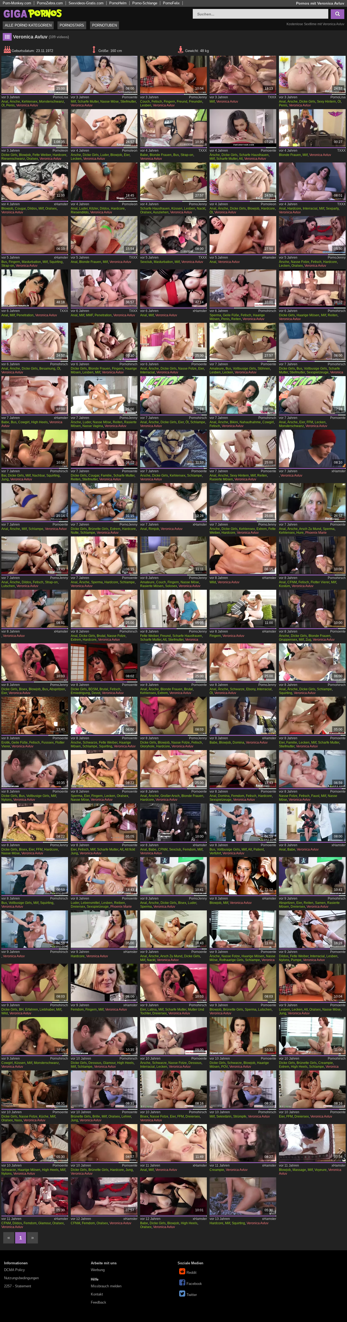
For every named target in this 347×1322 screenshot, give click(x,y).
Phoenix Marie (316, 533)
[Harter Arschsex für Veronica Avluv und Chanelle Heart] (173, 768)
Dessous (94, 1063)
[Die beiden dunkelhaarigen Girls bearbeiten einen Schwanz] (34, 662)
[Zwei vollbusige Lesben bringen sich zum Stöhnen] (243, 341)
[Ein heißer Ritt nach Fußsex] (243, 288)
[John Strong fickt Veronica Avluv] (34, 1142)
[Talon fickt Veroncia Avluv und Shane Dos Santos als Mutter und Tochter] (173, 982)
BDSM (93, 689)
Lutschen (8, 586)
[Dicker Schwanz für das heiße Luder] (104, 127)
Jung (5, 479)
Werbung (98, 1270)
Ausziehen (161, 212)
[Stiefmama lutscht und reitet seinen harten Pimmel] (243, 127)
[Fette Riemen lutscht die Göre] (34, 127)
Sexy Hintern (326, 101)
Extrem (115, 529)
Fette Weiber (42, 155)
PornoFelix (171, 3)
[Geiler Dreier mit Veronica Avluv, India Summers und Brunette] (104, 768)
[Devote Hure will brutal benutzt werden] (104, 662)
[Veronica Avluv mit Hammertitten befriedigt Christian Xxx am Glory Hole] (173, 715)
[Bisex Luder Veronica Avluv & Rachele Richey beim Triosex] (173, 875)
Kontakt (97, 1294)
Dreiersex (78, 907)
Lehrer (126, 1116)
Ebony (250, 689)
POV (224, 1067)
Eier (127, 155)
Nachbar (38, 475)
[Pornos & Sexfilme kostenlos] (32, 13)
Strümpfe (239, 1116)
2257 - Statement (17, 1286)
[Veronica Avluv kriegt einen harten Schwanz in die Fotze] (243, 929)
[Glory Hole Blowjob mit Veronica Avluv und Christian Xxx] (243, 982)
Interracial (310, 208)
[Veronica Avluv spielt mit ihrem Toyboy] (104, 1142)
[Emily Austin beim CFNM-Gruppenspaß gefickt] (34, 1196)
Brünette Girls (98, 529)
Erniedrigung (80, 693)
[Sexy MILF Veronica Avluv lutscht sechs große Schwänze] (243, 875)
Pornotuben (104, 25)
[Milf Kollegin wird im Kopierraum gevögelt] (243, 1089)
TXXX (272, 97)
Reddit (192, 1273)
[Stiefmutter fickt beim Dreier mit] (312, 715)
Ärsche (15, 101)
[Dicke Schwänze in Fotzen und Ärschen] (173, 341)
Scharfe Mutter (88, 101)
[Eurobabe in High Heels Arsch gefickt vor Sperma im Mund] (34, 394)
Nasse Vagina (92, 426)
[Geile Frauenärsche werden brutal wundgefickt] (104, 608)
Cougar (20, 208)
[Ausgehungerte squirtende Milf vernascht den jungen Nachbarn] (34, 448)
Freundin (195, 101)
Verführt (215, 853)
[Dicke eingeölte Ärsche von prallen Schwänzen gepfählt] (34, 341)
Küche (44, 1116)
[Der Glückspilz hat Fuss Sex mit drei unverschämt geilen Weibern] (34, 715)
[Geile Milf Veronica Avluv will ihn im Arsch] (173, 929)
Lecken (76, 159)
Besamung (47, 368)
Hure (300, 533)
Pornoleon (60, 150)
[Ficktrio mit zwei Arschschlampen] (173, 394)
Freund (182, 101)
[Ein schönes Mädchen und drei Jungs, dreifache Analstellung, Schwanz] (243, 234)
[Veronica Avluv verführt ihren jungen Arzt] (243, 822)
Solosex (171, 586)
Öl (3, 105)
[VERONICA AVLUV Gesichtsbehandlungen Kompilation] (243, 1142)
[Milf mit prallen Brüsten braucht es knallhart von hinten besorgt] (34, 768)
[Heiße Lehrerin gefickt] (104, 1089)
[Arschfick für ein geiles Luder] (104, 394)
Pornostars (72, 25)
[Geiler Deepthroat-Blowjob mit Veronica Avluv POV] (243, 1035)
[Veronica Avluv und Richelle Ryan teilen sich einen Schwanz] (312, 1089)
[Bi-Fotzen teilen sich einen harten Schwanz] (173, 1089)
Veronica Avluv (27, 105)
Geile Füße (231, 315)
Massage (299, 1170)
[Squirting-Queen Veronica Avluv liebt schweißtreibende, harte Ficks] (243, 1196)
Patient (258, 849)
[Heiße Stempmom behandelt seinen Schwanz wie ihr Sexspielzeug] (312, 341)
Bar (3, 475)
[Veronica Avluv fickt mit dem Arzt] (34, 929)
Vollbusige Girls (244, 368)
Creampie (325, 1063)
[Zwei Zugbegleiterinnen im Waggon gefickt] (312, 608)
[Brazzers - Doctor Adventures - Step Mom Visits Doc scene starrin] (312, 822)
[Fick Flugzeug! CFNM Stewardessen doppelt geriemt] (312, 555)
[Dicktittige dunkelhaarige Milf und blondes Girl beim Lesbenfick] (104, 341)
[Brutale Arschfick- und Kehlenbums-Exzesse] (173, 662)
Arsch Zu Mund (310, 529)
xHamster (61, 204)
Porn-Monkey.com (17, 3)
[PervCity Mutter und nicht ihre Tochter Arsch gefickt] (173, 1142)
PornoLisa (60, 97)
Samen (320, 903)
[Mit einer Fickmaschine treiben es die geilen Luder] (104, 181)
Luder (104, 155)
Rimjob (154, 529)
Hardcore (59, 155)
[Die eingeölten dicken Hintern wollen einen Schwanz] (312, 74)
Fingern (169, 101)
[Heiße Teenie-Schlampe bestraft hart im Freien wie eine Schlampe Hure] (104, 929)
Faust (315, 796)
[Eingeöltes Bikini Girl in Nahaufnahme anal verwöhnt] (243, 394)
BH (21, 1009)
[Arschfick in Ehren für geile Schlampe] (34, 501)
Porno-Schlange (144, 3)
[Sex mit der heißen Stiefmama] (104, 448)
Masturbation (31, 262)
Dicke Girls (307, 101)
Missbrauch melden (106, 1286)
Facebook (194, 1284)
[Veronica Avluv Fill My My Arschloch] (104, 234)
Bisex (23, 689)
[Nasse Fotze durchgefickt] (34, 1089)
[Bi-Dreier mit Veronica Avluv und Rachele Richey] (312, 875)
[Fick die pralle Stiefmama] (104, 74)
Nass (18, 1120)
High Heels (39, 422)
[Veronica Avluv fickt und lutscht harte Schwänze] (173, 1196)
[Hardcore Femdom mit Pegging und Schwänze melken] (243, 768)
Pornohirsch (267, 311)
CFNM (292, 582)
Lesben (145, 105)
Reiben (119, 903)
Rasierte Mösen (221, 479)
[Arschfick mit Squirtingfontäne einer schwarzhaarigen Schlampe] (104, 715)
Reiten (236, 319)
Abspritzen (57, 689)
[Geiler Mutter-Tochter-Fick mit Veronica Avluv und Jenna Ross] (104, 822)
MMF (89, 315)
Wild (213, 582)
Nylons (6, 800)
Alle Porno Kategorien (28, 25)
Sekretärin (224, 1116)
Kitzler (93, 208)
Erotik (5, 742)
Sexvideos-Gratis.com (86, 3)
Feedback (98, 1302)
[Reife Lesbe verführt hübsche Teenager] (243, 608)
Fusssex (47, 742)
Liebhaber (47, 1009)
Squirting (56, 262)
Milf (73, 101)
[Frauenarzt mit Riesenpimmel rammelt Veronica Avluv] (34, 875)
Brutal (101, 636)
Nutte (75, 533)
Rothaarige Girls (231, 960)
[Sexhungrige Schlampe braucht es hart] (173, 448)
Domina (238, 742)
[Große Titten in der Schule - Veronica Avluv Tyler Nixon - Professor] (312, 448)
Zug (308, 640)
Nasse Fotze (300, 262)
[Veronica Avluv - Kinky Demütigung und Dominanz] (243, 715)
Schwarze (237, 689)
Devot (96, 693)
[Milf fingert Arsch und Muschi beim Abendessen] (104, 982)
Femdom (237, 796)
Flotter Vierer (320, 582)
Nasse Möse (109, 101)
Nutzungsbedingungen (21, 1278)
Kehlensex (29, 101)
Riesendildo (80, 212)
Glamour (109, 1063)
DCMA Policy (14, 1270)
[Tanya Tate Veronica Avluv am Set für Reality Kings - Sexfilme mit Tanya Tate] (312, 127)
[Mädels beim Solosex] (173, 555)
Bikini (234, 422)
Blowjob (25, 155)
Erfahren (31, 1009)
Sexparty (332, 208)
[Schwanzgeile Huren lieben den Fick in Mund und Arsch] (312, 501)
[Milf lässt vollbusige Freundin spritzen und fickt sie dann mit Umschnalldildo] (34, 234)
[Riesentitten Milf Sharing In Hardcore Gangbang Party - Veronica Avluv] (312, 181)
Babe (144, 155)
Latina (152, 1009)
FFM (310, 422)
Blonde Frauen (161, 155)
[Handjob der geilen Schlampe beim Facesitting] (312, 234)
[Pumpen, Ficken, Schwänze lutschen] (312, 929)
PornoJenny (198, 97)
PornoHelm (118, 3)
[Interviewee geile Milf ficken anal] (173, 288)
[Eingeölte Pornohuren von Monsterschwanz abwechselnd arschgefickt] (312, 394)
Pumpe (296, 960)
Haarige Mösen (308, 315)
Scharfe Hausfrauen (254, 155)
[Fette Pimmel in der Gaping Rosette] (243, 501)
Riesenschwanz (13, 159)
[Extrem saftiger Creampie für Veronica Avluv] (312, 1035)
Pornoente (129, 97)
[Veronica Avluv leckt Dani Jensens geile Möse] (312, 982)
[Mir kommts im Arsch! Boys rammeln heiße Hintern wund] (243, 448)
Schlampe (197, 422)
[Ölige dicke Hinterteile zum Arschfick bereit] (243, 181)
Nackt (201, 208)
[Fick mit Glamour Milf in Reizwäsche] (104, 1035)
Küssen (176, 208)
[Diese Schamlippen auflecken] (34, 608)
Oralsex (32, 159)
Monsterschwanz (51, 101)
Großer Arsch (170, 796)
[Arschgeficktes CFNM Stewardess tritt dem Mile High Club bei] (173, 822)
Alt (241, 159)
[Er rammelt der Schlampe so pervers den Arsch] (104, 555)
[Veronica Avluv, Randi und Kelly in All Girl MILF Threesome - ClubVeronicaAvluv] (173, 234)
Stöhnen (264, 368)
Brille (96, 1116)
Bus (176, 155)
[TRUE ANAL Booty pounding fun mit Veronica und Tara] (173, 501)
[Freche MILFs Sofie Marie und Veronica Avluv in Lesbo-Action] (34, 181)
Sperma (215, 315)
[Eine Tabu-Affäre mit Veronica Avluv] (243, 74)
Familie (106, 475)
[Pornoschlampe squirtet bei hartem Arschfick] (312, 662)
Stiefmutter (128, 101)
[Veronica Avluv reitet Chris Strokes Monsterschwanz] (34, 1035)
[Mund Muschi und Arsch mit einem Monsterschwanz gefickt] (34, 74)
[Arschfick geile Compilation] (243, 662)
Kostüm (284, 586)
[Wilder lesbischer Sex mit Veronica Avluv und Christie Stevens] (243, 555)
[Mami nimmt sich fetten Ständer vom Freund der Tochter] (173, 608)
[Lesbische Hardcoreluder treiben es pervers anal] (104, 875)
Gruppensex (288, 640)
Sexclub (146, 262)
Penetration (25, 315)
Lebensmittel (90, 903)
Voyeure (320, 1170)
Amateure (217, 368)
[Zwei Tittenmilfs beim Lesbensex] (173, 181)
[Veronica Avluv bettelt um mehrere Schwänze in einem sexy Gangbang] (34, 288)
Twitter (192, 1295)
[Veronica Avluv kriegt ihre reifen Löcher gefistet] (312, 768)
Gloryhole (147, 746)
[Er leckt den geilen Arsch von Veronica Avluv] (173, 1035)
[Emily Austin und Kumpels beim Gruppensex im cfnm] (104, 1196)
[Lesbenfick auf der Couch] (173, 74)
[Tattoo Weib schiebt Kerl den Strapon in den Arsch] (34, 555)
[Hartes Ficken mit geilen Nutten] (104, 501)
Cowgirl (24, 422)
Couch (145, 101)
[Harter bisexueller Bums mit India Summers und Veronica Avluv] (34, 822)
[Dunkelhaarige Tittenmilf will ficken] (312, 288)
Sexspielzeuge (318, 372)
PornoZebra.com (50, 3)
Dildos (32, 208)
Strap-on (187, 155)
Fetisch (157, 101)
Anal (4, 101)
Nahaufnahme (250, 422)
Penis (10, 105)
